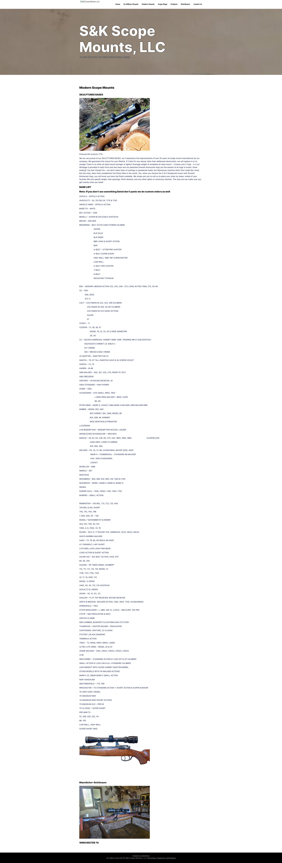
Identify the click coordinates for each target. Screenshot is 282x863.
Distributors (185, 4)
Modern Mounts (148, 4)
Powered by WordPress (141, 856)
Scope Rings (162, 4)
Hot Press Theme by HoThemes (161, 858)
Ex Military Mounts (131, 4)
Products (174, 4)
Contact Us (198, 4)
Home (117, 4)
